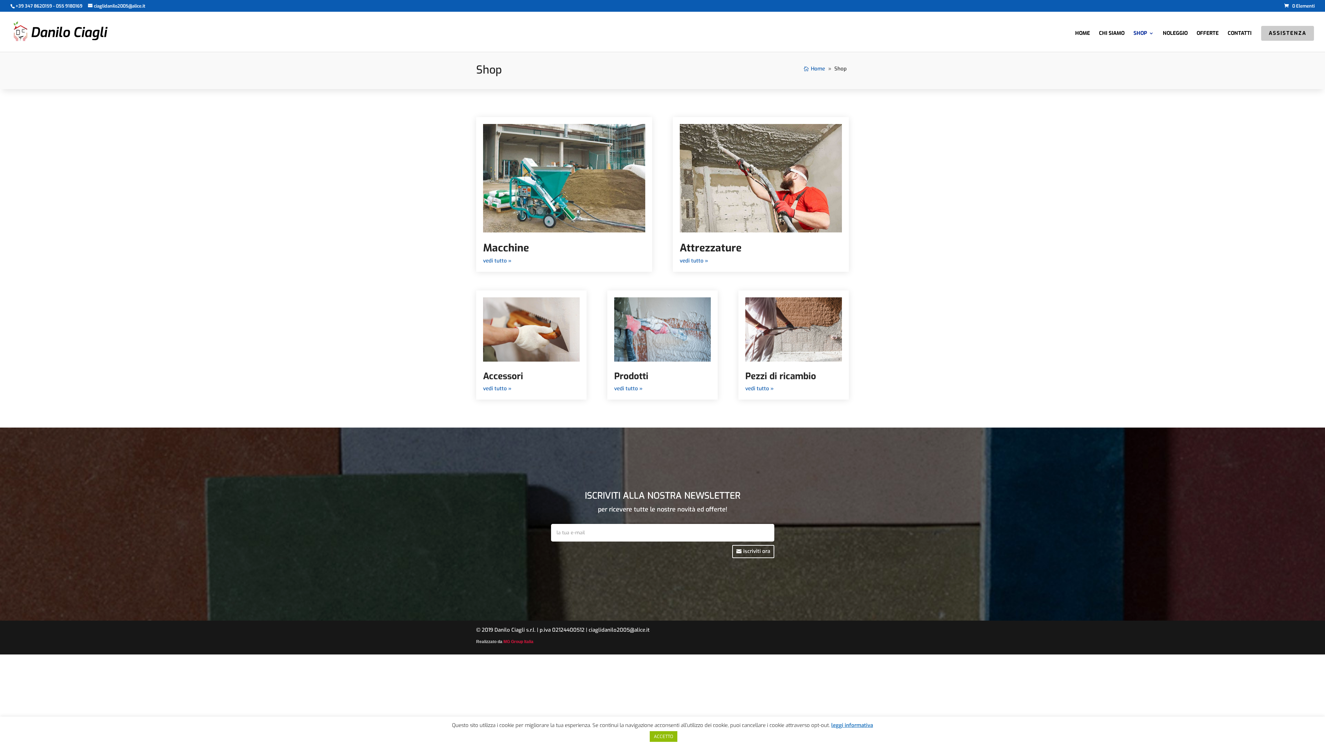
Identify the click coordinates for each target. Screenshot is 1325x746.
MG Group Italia (518, 641)
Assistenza (1287, 34)
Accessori (503, 376)
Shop (1140, 34)
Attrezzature (711, 248)
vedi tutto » (497, 260)
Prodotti (631, 376)
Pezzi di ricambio (780, 376)
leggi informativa (852, 725)
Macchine (506, 248)
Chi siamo (1112, 34)
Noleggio (1175, 34)
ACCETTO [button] (663, 736)
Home (1082, 34)
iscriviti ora (756, 551)
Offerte (1208, 34)
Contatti (1240, 34)
